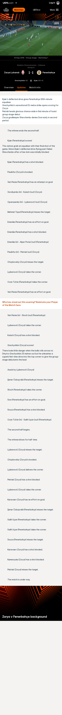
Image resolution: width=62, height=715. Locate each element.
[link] (18, 10)
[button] (53, 10)
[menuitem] (21, 10)
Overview (9, 87)
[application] (31, 38)
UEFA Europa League (6, 9)
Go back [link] (9, 17)
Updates (21, 87)
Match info (34, 87)
